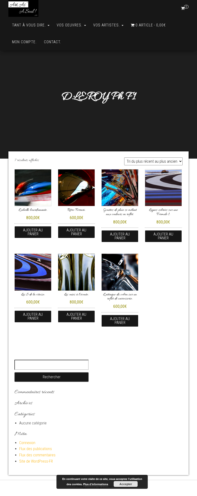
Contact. (52, 42)
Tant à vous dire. (29, 25)
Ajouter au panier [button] (33, 232)
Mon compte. (24, 42)
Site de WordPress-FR (36, 461)
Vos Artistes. (107, 25)
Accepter (125, 484)
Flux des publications (35, 448)
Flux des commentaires (37, 455)
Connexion (27, 442)
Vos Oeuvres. (70, 25)
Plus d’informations (95, 484)
